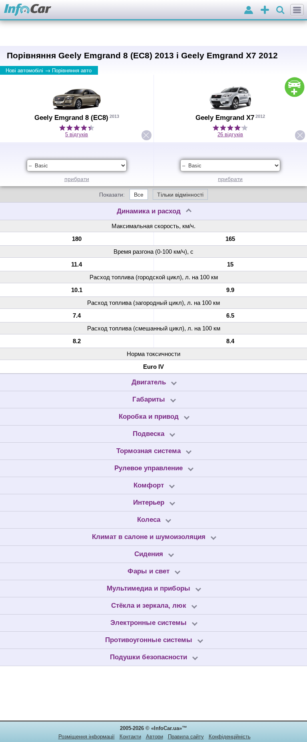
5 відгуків (76, 134)
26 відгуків (230, 134)
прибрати (76, 179)
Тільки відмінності (180, 194)
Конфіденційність (230, 737)
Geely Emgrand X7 (224, 117)
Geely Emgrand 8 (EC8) (71, 117)
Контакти (130, 737)
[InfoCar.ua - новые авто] (28, 10)
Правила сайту (186, 737)
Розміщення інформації (86, 737)
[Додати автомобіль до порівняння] (294, 87)
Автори (154, 737)
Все (139, 194)
